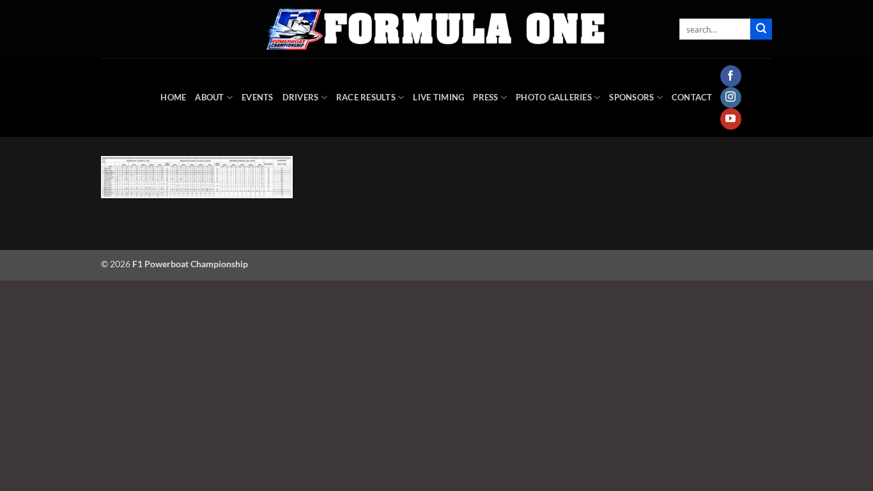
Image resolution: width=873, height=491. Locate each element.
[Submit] (761, 29)
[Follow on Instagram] (730, 98)
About (209, 97)
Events (258, 97)
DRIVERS (300, 97)
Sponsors (631, 97)
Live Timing (438, 97)
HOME (173, 97)
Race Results (366, 97)
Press (485, 97)
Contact (692, 97)
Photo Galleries (554, 97)
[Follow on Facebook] (730, 76)
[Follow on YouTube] (730, 119)
